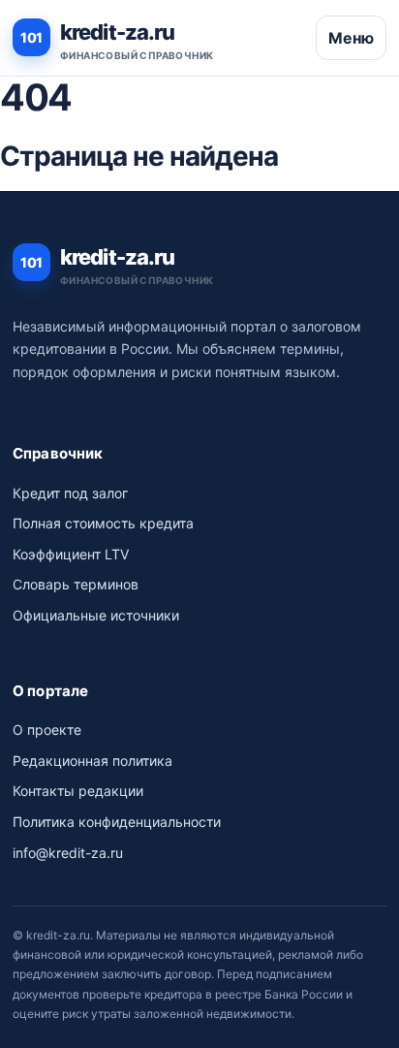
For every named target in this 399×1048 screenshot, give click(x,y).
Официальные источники (96, 615)
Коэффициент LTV (71, 554)
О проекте (47, 729)
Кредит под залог (70, 493)
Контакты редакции (78, 790)
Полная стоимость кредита (103, 523)
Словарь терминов (75, 584)
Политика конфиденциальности (117, 821)
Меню (351, 38)
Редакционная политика (92, 760)
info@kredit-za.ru (68, 852)
